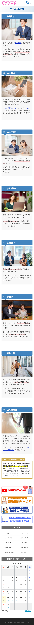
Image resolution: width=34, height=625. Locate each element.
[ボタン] (27, 2)
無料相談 (18, 43)
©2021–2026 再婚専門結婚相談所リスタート (17, 622)
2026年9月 (28, 611)
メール (26, 108)
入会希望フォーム (11, 108)
